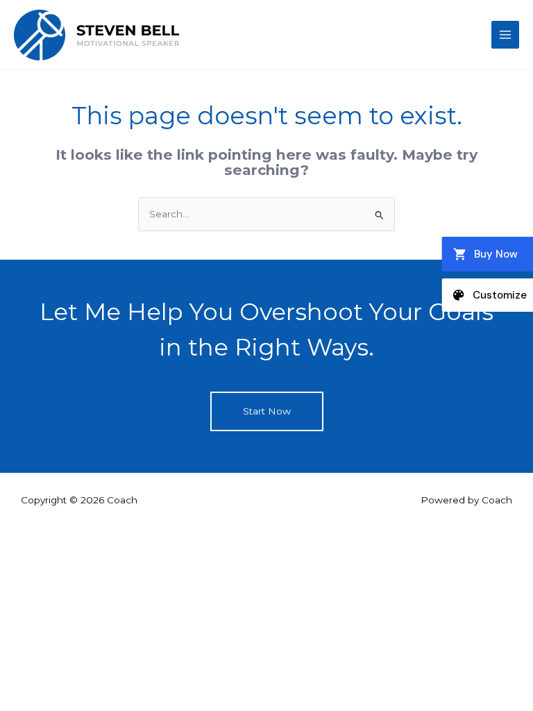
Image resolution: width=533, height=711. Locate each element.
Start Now (267, 411)
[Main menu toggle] (505, 35)
